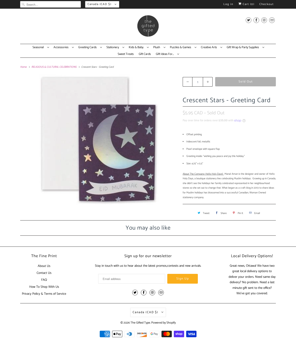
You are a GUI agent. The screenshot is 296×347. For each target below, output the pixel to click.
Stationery (113, 47)
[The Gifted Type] (148, 27)
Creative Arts (209, 47)
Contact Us (44, 273)
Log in (228, 4)
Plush (157, 47)
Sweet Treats (126, 54)
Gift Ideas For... (165, 54)
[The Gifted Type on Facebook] (256, 20)
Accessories (62, 47)
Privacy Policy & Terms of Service (44, 293)
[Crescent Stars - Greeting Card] (99, 139)
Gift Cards (145, 54)
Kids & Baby (137, 47)
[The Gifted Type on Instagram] (264, 20)
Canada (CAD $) (100, 4)
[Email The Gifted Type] (272, 20)
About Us (44, 266)
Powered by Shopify (163, 322)
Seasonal (39, 47)
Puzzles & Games (181, 47)
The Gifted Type (140, 322)
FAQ (44, 280)
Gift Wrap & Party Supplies (243, 47)
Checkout (266, 4)
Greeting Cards (88, 47)
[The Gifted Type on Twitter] (248, 20)
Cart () (248, 4)
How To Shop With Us (44, 286)
